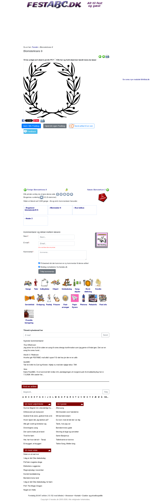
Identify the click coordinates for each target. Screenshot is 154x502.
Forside (35, 47)
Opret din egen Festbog (55, 126)
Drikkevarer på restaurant (33, 412)
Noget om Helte (29, 489)
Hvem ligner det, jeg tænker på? (35, 419)
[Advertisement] (66, 26)
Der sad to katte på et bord (33, 431)
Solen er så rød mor (31, 454)
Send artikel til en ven (83, 126)
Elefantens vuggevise (31, 466)
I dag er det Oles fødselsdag (34, 458)
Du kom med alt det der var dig (68, 419)
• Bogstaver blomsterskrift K (31, 209)
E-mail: (26, 242)
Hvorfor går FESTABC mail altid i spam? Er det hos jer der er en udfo (50, 357)
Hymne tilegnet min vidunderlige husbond (38, 408)
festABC (26, 362)
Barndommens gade (64, 427)
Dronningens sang (30, 427)
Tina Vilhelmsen (29, 345)
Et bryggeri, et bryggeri (32, 443)
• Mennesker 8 (55, 208)
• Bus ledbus (79, 208)
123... (106, 397)
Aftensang (60, 408)
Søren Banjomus (62, 435)
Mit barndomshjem (63, 415)
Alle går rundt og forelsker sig (34, 423)
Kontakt (78, 495)
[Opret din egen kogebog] (101, 240)
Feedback (31, 131)
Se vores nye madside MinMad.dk (136, 79)
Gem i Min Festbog (31, 126)
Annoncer (69, 495)
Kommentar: (28, 251)
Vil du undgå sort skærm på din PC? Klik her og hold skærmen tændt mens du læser (59, 59)
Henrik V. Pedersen (31, 354)
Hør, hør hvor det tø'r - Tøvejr (34, 439)
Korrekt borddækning (31, 474)
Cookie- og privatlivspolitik (92, 495)
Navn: (26, 236)
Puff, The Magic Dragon (32, 485)
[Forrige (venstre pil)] (100, 56)
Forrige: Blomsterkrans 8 (37, 189)
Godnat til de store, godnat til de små (37, 415)
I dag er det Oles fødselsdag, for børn (37, 482)
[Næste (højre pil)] (103, 56)
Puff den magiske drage (32, 462)
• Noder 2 (28, 218)
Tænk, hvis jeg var (63, 423)
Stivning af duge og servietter (67, 431)
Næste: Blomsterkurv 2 (96, 189)
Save (37, 120)
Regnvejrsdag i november (33, 470)
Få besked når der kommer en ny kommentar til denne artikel (64, 263)
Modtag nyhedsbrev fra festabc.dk (54, 267)
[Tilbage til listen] (66, 189)
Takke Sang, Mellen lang (65, 443)
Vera (25, 369)
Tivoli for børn (28, 435)
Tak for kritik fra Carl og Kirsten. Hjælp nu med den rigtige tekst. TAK (50, 364)
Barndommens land (31, 478)
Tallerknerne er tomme (65, 439)
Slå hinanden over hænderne (67, 412)
